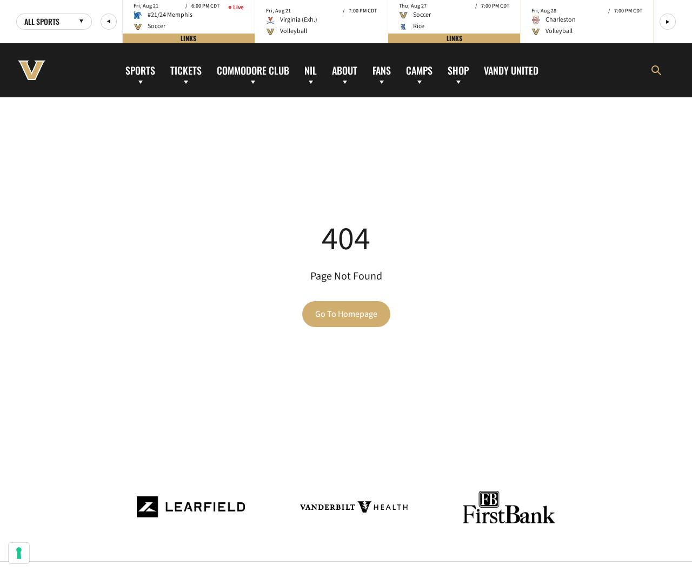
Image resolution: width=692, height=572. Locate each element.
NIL (310, 70)
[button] (109, 22)
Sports (140, 70)
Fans (381, 70)
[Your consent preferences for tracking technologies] (19, 553)
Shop (458, 70)
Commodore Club (253, 70)
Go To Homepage (346, 314)
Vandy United (511, 70)
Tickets (186, 70)
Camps (419, 70)
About (344, 70)
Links (188, 38)
